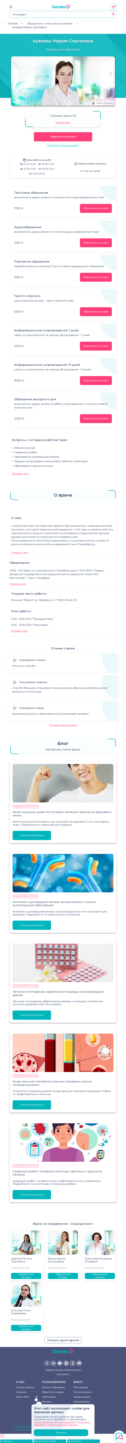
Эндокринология (26, 806)
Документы (63, 1374)
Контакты (21, 1392)
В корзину (6, 1441)
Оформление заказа (45, 1441)
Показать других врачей (63, 1340)
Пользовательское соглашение (54, 1422)
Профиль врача (81, 1397)
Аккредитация (81, 1401)
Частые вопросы (25, 1387)
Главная (13, 23)
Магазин (46, 1401)
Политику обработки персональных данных (62, 1423)
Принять (61, 1432)
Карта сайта (22, 1397)
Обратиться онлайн (63, 136)
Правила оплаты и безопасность (63, 1370)
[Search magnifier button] (113, 14)
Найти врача (49, 1397)
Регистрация (80, 1387)
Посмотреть (63, 122)
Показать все (20, 473)
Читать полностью (32, 835)
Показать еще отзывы (63, 725)
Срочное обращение (53, 1387)
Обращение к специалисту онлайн (50, 23)
